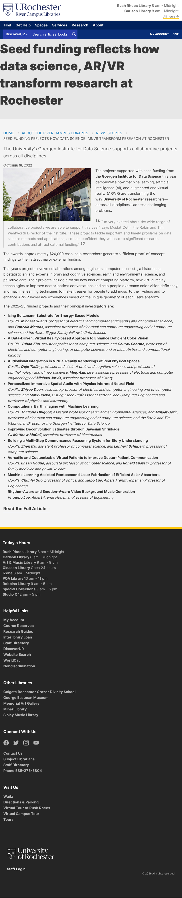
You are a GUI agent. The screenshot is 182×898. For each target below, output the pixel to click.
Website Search (17, 654)
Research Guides (18, 631)
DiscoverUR (13, 648)
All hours (169, 16)
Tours (8, 819)
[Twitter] (16, 743)
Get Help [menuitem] (23, 25)
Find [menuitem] (7, 25)
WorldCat (11, 660)
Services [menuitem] (59, 25)
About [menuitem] (98, 25)
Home (8, 133)
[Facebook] (6, 743)
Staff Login (16, 868)
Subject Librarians (19, 759)
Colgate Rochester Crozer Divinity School (39, 691)
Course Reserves (18, 625)
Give (175, 34)
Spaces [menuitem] (41, 25)
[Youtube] (36, 743)
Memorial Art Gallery (21, 703)
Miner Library (15, 709)
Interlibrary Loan (17, 637)
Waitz (8, 796)
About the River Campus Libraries (55, 133)
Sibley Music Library (20, 714)
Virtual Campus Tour (21, 813)
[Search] (73, 34)
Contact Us (13, 753)
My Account (159, 34)
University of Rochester (123, 199)
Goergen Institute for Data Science (131, 176)
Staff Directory (16, 642)
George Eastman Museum (26, 697)
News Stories (109, 133)
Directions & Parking (21, 802)
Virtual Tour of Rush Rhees (26, 807)
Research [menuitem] (80, 25)
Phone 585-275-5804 (22, 770)
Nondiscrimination (19, 666)
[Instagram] (26, 743)
